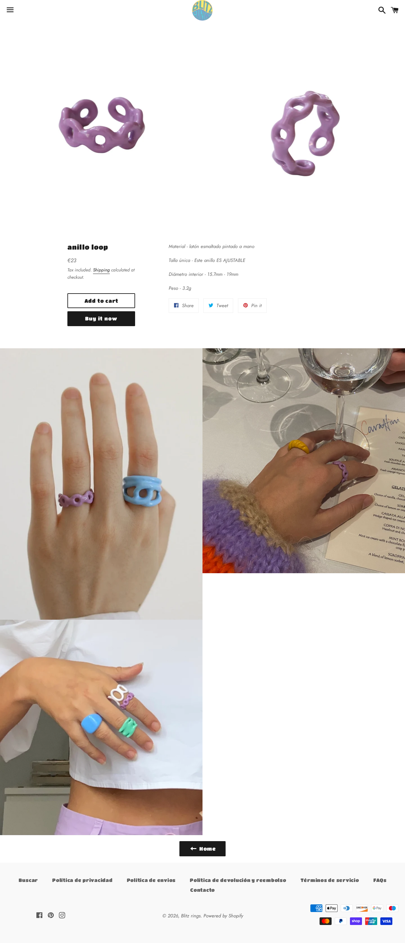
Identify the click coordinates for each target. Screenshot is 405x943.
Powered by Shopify (223, 915)
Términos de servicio (330, 880)
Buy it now (101, 318)
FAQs (380, 880)
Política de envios (151, 880)
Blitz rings (191, 915)
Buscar (28, 880)
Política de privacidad (82, 880)
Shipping (101, 270)
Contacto (202, 890)
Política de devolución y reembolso (238, 880)
